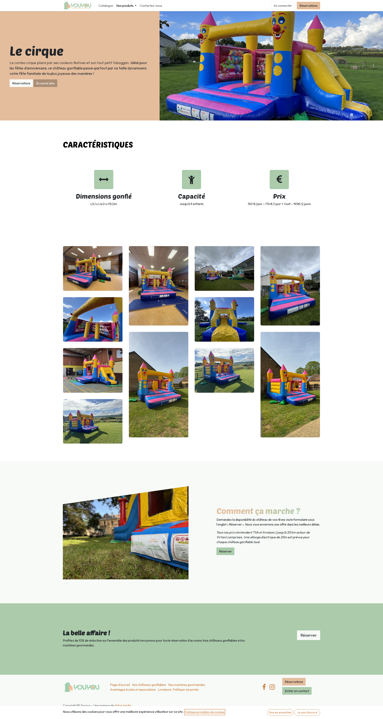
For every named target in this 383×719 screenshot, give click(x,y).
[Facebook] (264, 687)
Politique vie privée (186, 689)
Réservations (308, 6)
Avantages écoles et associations (133, 689)
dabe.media (123, 705)
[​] (272, 687)
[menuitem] (106, 6)
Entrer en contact (297, 691)
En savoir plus (45, 83)
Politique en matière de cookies (204, 712)
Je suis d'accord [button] (307, 712)
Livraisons (165, 689)
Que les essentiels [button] (280, 712)
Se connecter (282, 6)
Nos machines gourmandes (186, 685)
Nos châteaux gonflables (149, 685)
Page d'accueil (120, 685)
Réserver (225, 551)
